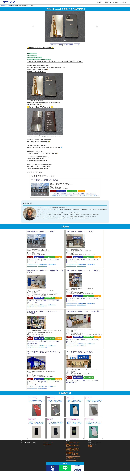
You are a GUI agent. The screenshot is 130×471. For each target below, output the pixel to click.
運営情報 (90, 445)
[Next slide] (97, 26)
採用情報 (90, 446)
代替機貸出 (108, 2)
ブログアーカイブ (47, 444)
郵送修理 (115, 2)
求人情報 (123, 2)
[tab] (64, 40)
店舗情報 (99, 2)
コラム (44, 445)
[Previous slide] (33, 26)
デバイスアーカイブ (48, 442)
